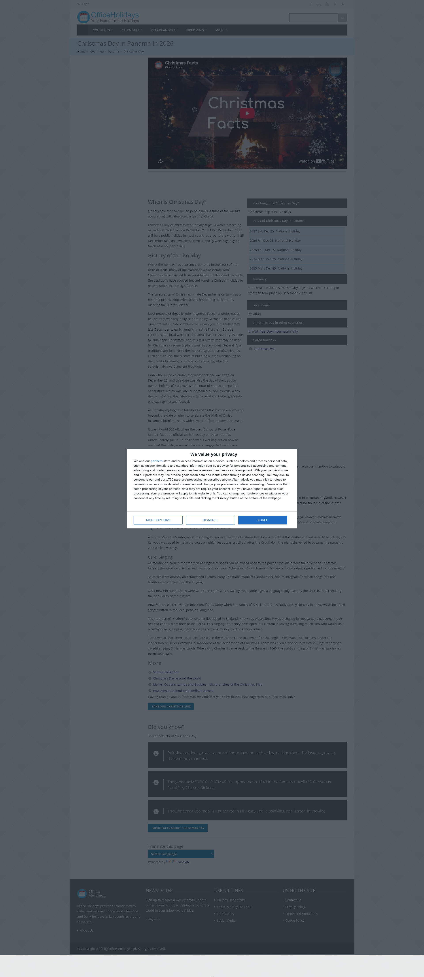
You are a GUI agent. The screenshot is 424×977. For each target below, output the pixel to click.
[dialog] (212, 488)
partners (157, 460)
